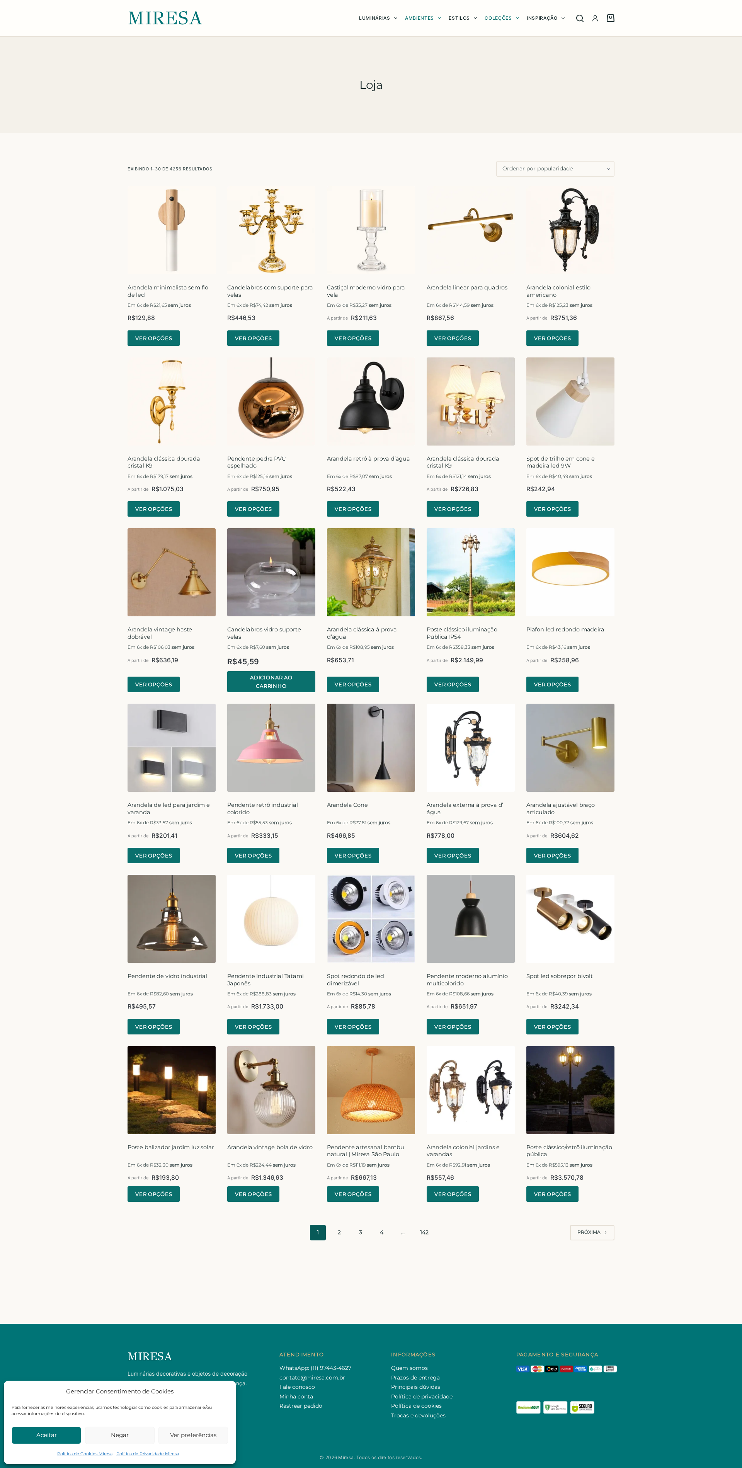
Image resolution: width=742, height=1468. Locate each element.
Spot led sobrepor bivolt (559, 976)
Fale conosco (297, 1386)
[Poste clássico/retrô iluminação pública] (570, 1090)
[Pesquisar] (580, 18)
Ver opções (153, 338)
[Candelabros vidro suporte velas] (271, 572)
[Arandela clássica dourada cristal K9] (172, 401)
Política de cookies (416, 1405)
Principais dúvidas (415, 1386)
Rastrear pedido (300, 1405)
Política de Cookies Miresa (84, 1453)
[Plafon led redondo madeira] (570, 572)
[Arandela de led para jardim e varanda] (172, 748)
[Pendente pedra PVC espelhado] (271, 401)
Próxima (589, 1232)
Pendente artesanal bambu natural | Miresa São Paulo (365, 1151)
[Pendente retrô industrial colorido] (271, 748)
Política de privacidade (422, 1396)
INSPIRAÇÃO (542, 18)
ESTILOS (459, 18)
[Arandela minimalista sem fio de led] (172, 230)
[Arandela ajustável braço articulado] (570, 748)
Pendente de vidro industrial (167, 976)
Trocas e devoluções (418, 1415)
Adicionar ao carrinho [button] (271, 681)
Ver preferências (193, 1435)
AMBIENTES (419, 18)
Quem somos (409, 1367)
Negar (120, 1435)
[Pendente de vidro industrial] (172, 919)
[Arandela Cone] (371, 748)
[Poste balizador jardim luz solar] (172, 1090)
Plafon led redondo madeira (565, 629)
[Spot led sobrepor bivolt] (570, 919)
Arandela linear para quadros (467, 287)
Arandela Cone (347, 804)
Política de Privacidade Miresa (147, 1453)
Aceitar (46, 1435)
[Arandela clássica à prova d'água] (371, 572)
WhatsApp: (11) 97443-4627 (315, 1367)
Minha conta (296, 1396)
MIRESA (165, 18)
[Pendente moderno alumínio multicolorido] (471, 919)
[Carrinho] (610, 18)
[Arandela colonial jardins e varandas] (471, 1090)
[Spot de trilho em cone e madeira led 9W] (570, 401)
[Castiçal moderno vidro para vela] (371, 230)
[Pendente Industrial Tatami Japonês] (271, 919)
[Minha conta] (595, 18)
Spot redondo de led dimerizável (355, 980)
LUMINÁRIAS (374, 18)
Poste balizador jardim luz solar (171, 1147)
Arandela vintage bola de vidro (270, 1147)
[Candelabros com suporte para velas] (271, 230)
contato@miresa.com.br (312, 1377)
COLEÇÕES (498, 18)
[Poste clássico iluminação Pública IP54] (471, 572)
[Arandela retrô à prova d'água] (371, 401)
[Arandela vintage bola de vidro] (271, 1090)
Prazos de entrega (415, 1377)
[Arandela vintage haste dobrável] (172, 572)
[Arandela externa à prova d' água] (471, 748)
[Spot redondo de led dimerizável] (371, 919)
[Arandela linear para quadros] (471, 230)
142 (424, 1232)
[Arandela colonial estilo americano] (570, 230)
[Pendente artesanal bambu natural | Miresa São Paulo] (371, 1090)
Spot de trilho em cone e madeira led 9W (560, 462)
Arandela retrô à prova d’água (368, 458)
